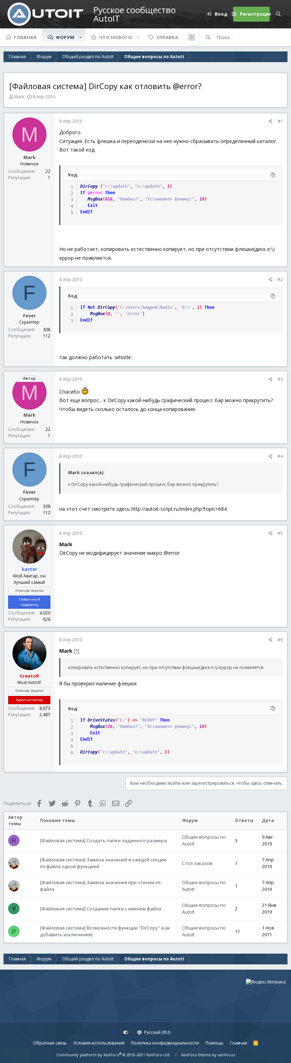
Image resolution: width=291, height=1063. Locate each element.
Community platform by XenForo (113, 1054)
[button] (80, 37)
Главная (25, 37)
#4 (280, 456)
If (82, 192)
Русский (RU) (156, 1032)
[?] (76, 650)
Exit (93, 205)
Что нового (115, 37)
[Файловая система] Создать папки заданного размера (103, 840)
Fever (29, 315)
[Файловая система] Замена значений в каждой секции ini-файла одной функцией (103, 863)
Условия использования (99, 1043)
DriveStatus (101, 720)
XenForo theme (196, 1054)
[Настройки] (126, 1032)
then (110, 192)
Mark (19, 97)
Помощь (214, 1043)
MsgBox (95, 199)
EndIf (86, 211)
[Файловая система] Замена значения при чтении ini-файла (101, 886)
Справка (167, 37)
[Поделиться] (270, 121)
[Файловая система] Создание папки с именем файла (100, 908)
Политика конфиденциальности (165, 1043)
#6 (280, 640)
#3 (280, 379)
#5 (280, 533)
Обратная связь (50, 1043)
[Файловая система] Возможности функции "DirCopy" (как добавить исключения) (105, 931)
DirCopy (89, 186)
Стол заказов (197, 863)
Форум (65, 37)
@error (95, 192)
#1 (280, 121)
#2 (280, 279)
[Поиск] (278, 14)
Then (209, 307)
